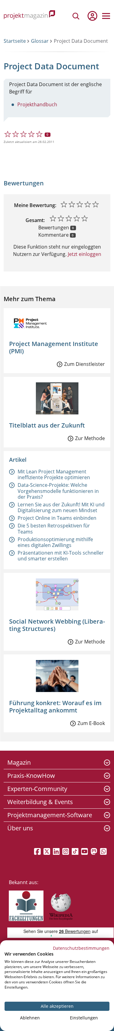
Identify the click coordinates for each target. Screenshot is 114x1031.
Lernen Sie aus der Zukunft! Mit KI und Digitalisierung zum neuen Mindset (61, 507)
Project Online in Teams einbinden (57, 518)
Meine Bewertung (34, 205)
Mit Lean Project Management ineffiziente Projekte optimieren (54, 474)
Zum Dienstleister (84, 364)
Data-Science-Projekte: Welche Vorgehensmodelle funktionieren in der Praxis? (58, 491)
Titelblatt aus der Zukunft (47, 425)
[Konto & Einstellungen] (92, 16)
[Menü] (106, 16)
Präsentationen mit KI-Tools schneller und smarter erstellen (61, 555)
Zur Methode (90, 438)
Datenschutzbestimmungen (81, 948)
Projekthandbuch (37, 104)
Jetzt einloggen (84, 254)
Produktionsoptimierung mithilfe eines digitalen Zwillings (55, 542)
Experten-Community (37, 789)
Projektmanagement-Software (49, 815)
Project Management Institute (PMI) (53, 347)
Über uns (20, 828)
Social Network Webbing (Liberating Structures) (57, 625)
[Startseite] (29, 16)
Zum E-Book (91, 723)
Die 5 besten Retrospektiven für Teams (54, 528)
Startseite (15, 41)
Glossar (40, 41)
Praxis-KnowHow (31, 775)
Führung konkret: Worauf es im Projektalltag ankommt (55, 706)
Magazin (19, 762)
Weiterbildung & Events (40, 802)
